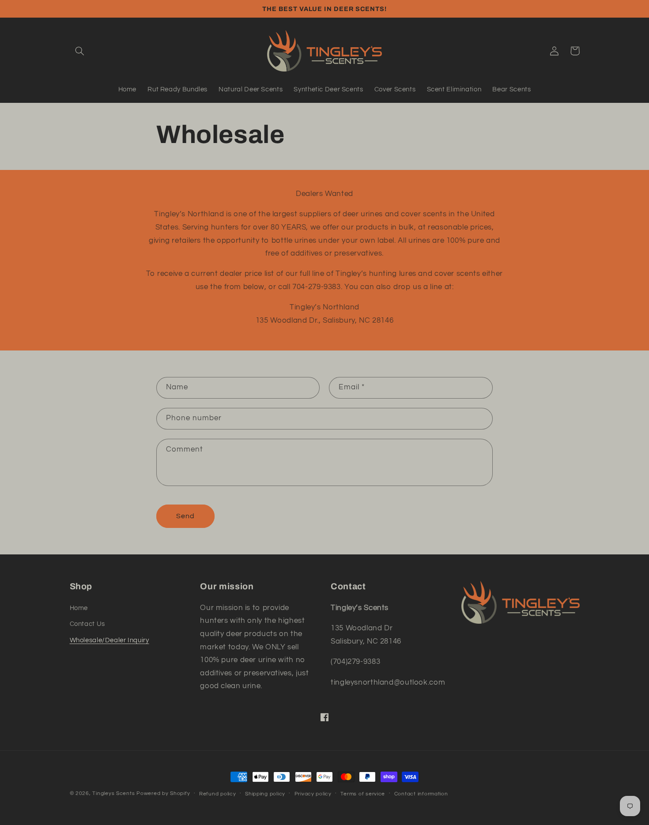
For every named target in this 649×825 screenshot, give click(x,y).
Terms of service (362, 793)
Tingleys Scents (113, 793)
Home (79, 608)
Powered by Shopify (163, 793)
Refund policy (217, 793)
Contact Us (87, 624)
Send (185, 516)
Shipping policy (265, 793)
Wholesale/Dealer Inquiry (109, 640)
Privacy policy (313, 793)
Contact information (421, 793)
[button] (80, 51)
